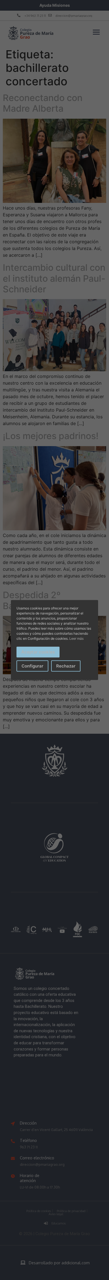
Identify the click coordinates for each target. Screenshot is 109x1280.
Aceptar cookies (38, 652)
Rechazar (65, 665)
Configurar (32, 665)
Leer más (76, 638)
